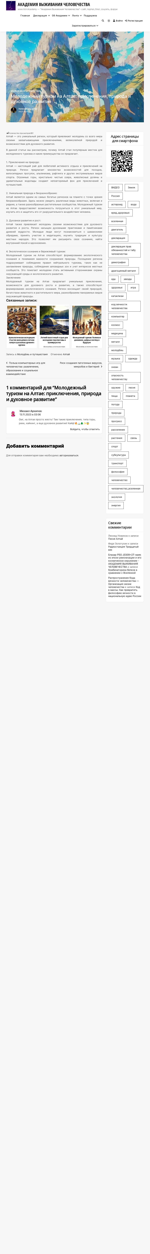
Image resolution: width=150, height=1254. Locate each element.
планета (130, 395)
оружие (115, 387)
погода (115, 404)
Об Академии (59, 15)
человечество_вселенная (125, 488)
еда (113, 279)
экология (116, 497)
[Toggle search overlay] (103, 20)
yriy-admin (32, 109)
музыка (115, 358)
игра (133, 287)
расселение (118, 429)
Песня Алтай (115, 538)
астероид (116, 204)
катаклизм (117, 296)
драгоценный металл (123, 270)
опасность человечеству (119, 377)
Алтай (66, 354)
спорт (114, 446)
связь (134, 438)
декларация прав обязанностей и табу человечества (123, 250)
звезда (128, 279)
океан (114, 367)
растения (116, 438)
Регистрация (135, 20)
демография (118, 262)
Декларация (40, 15)
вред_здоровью (120, 212)
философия (117, 471)
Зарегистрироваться (84, 25)
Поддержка (90, 15)
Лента (75, 15)
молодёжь (117, 350)
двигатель (117, 229)
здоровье (116, 287)
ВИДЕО (115, 187)
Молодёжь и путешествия (26, 91)
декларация (118, 238)
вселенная (117, 221)
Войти (119, 20)
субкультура (118, 454)
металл (115, 341)
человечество (119, 480)
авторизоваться (68, 455)
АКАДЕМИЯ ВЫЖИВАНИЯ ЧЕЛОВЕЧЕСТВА (54, 4)
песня (132, 387)
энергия (116, 505)
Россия (115, 195)
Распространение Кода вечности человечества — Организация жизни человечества (123, 582)
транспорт (117, 463)
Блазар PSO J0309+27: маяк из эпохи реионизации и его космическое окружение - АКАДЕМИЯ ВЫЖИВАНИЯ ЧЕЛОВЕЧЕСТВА (124, 560)
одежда (132, 358)
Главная (25, 15)
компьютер (117, 316)
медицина (117, 333)
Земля (131, 187)
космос (115, 324)
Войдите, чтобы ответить (85, 429)
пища (114, 395)
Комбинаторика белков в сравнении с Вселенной (122, 571)
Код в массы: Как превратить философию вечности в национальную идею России (124, 591)
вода (133, 204)
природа (116, 412)
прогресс (116, 421)
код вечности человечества (119, 306)
